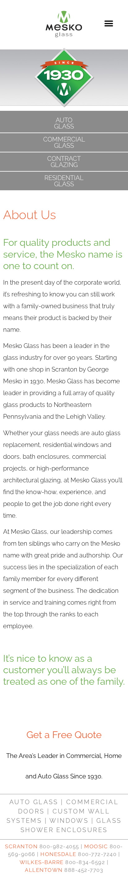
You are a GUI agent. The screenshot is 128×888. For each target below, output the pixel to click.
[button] (109, 24)
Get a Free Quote (64, 734)
